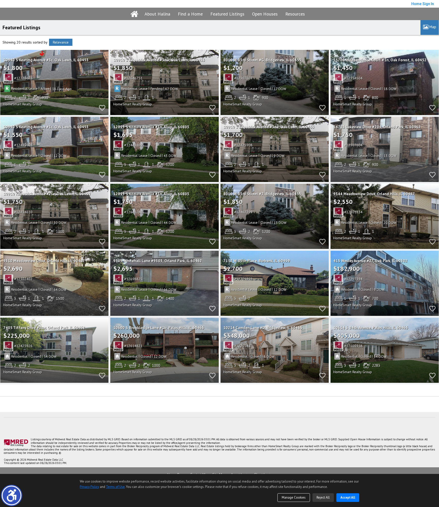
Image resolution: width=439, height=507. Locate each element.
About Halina (157, 14)
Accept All (347, 497)
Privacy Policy (89, 487)
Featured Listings (227, 14)
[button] (11, 495)
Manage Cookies (294, 497)
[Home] (134, 14)
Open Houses (265, 14)
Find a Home (190, 14)
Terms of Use (115, 487)
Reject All (323, 497)
